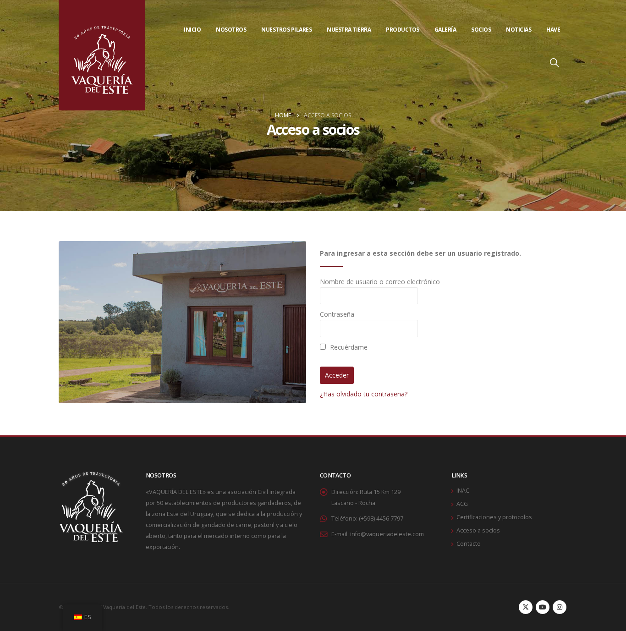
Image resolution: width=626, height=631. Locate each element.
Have (553, 29)
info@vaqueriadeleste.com (387, 534)
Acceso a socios (478, 530)
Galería (445, 29)
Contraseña (337, 314)
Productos (402, 29)
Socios (481, 29)
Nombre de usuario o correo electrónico (380, 281)
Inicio (192, 29)
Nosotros (231, 29)
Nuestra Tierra (349, 29)
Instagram (559, 607)
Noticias (518, 29)
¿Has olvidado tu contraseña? (363, 394)
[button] (554, 74)
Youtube (542, 607)
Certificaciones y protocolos (494, 517)
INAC (462, 490)
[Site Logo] (102, 55)
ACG (462, 504)
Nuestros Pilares (286, 29)
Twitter (526, 607)
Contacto (468, 544)
